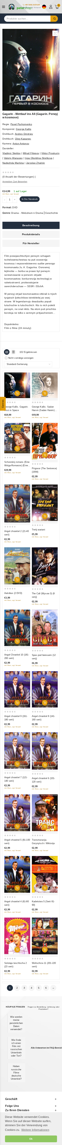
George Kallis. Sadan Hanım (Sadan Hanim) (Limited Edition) (43, 410)
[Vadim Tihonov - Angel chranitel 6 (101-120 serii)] (45, 751)
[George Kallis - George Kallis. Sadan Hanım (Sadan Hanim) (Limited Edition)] (45, 385)
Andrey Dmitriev (24, 134)
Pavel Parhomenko (21, 124)
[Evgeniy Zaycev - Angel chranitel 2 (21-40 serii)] (17, 503)
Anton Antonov (21, 143)
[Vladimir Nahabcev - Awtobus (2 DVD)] (17, 565)
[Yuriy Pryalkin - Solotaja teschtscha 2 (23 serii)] (17, 936)
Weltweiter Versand (33, 7)
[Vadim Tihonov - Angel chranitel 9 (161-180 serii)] (17, 689)
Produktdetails (31, 234)
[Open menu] (4, 7)
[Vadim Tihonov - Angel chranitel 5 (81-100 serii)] (17, 812)
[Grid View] (6, 352)
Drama (39, 213)
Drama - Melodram (22, 213)
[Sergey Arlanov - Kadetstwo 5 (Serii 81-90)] (45, 874)
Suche (54, 19)
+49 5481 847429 (32, 5)
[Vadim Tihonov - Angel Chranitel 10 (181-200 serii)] (17, 628)
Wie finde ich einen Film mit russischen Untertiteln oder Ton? (16, 1048)
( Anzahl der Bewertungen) (18, 176)
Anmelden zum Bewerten (14, 181)
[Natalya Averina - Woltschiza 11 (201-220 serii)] (45, 936)
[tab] (31, 225)
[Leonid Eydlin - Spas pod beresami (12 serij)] (45, 628)
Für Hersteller (31, 243)
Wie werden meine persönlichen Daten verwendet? (16, 1023)
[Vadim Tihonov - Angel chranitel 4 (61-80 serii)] (17, 874)
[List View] (13, 352)
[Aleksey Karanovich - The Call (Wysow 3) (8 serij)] (45, 566)
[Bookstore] (20, 7)
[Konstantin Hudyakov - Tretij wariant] (45, 503)
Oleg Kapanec (23, 138)
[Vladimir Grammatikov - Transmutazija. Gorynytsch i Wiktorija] (45, 812)
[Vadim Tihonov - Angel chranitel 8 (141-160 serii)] (45, 689)
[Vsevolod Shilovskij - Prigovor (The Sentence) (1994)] (45, 441)
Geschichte (51, 213)
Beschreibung (31, 225)
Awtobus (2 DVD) (13, 593)
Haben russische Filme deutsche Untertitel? (16, 1072)
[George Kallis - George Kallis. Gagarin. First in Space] (17, 385)
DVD (14, 207)
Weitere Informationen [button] (35, 1129)
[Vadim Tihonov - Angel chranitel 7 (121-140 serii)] (17, 750)
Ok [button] (31, 1138)
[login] (51, 6)
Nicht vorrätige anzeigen (21, 358)
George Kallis (23, 129)
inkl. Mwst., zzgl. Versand (10, 194)
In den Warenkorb (30, 199)
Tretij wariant (38, 529)
